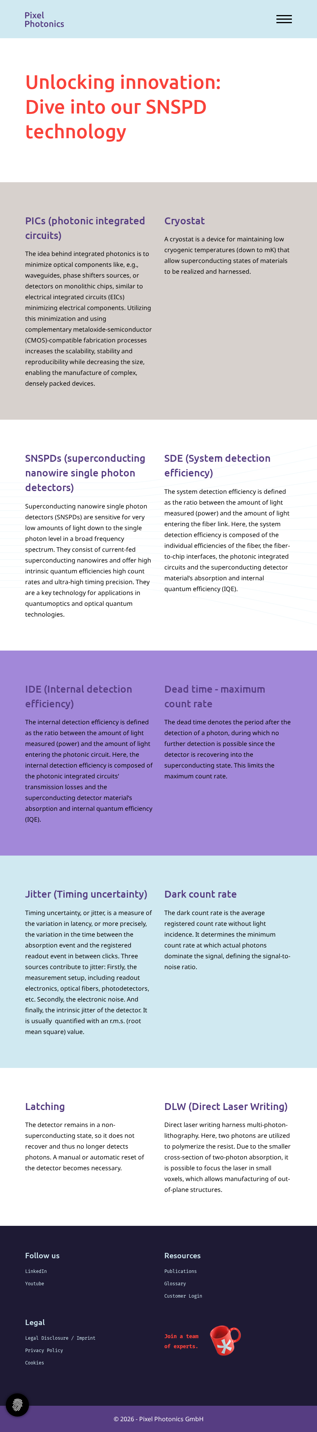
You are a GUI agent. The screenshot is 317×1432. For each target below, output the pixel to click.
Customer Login (183, 1296)
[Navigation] (281, 19)
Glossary (175, 1283)
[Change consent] (17, 1405)
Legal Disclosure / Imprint (60, 1338)
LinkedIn (36, 1271)
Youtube (34, 1283)
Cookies (34, 1363)
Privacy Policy (44, 1350)
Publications (180, 1271)
